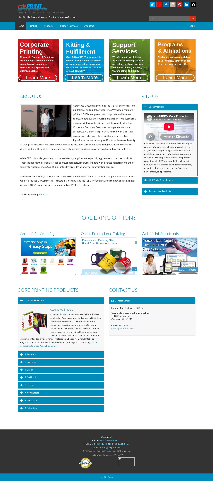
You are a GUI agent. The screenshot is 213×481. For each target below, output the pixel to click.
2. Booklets (30, 354)
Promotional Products (159, 191)
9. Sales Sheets (31, 408)
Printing (33, 25)
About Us (89, 25)
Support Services (69, 25)
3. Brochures (30, 362)
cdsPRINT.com (106, 477)
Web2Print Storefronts (160, 180)
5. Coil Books (31, 377)
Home (21, 25)
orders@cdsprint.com (110, 447)
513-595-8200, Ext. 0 (110, 440)
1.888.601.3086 (120, 444)
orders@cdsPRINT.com (122, 328)
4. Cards (28, 369)
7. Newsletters (31, 392)
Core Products (156, 106)
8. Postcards (30, 400)
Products (49, 25)
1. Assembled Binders (35, 300)
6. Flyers (28, 385)
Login (192, 25)
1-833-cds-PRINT (103, 444)
